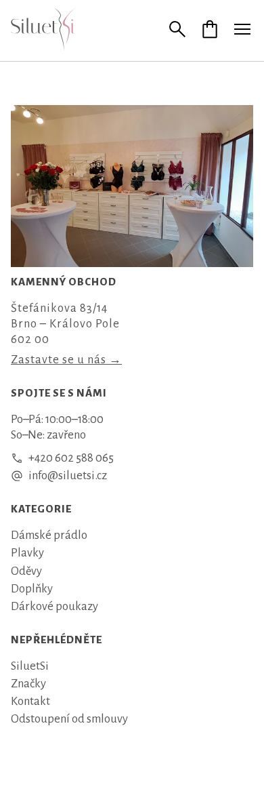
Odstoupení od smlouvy (69, 718)
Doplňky (32, 588)
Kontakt (30, 701)
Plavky (27, 552)
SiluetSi (30, 666)
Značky (28, 683)
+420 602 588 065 (71, 457)
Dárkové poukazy (54, 606)
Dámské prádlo (49, 535)
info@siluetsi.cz (67, 475)
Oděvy (26, 571)
